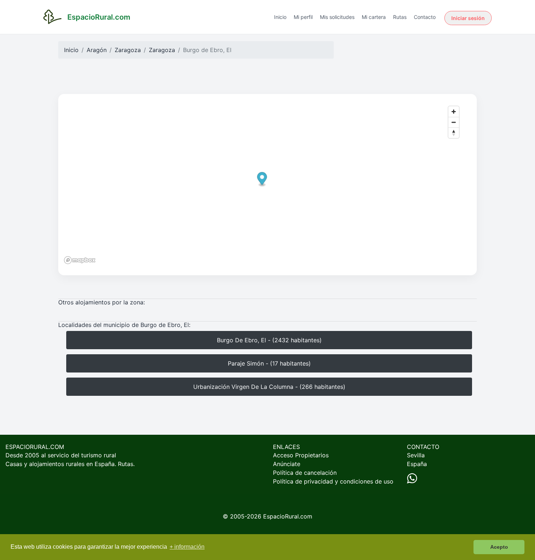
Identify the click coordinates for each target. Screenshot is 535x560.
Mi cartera (374, 17)
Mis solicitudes (337, 17)
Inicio (280, 17)
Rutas (400, 17)
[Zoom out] (453, 122)
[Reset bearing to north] (453, 132)
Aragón (97, 50)
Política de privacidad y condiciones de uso (333, 481)
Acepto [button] (499, 547)
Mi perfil (303, 17)
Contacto (425, 17)
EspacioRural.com (287, 516)
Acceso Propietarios (301, 455)
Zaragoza (128, 50)
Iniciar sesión (468, 18)
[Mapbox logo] (80, 260)
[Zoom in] (453, 111)
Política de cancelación (305, 472)
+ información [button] (187, 547)
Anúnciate (286, 464)
